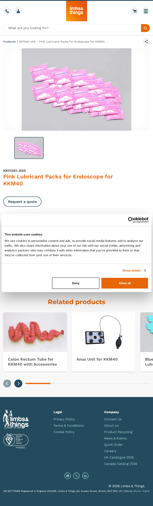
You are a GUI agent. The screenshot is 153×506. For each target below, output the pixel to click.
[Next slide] (18, 383)
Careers (110, 451)
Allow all (125, 283)
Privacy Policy (64, 419)
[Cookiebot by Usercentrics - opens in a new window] (131, 220)
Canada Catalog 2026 (120, 464)
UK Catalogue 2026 (119, 457)
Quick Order (113, 445)
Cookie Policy (64, 432)
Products (9, 41)
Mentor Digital (141, 491)
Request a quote (22, 201)
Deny (75, 283)
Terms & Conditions (69, 425)
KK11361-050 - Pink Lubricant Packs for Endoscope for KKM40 (62, 41)
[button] (29, 148)
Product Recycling (118, 432)
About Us (111, 425)
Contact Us (113, 419)
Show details (132, 270)
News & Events (115, 438)
